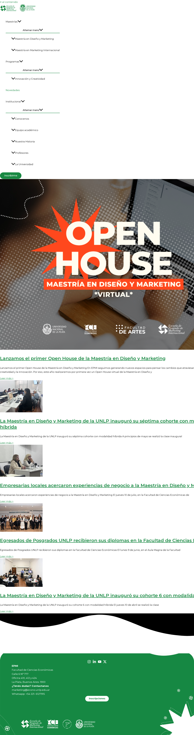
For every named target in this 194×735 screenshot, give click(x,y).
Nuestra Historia (25, 141)
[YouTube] (99, 662)
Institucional (13, 101)
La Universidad (24, 164)
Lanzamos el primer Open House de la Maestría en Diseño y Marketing (83, 358)
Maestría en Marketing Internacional (37, 50)
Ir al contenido (9, 2)
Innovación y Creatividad (30, 78)
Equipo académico (26, 130)
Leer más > (6, 378)
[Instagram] (89, 662)
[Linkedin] (94, 662)
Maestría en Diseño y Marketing (34, 38)
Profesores (21, 152)
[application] (19, 21)
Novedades (13, 90)
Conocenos (22, 118)
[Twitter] (105, 662)
